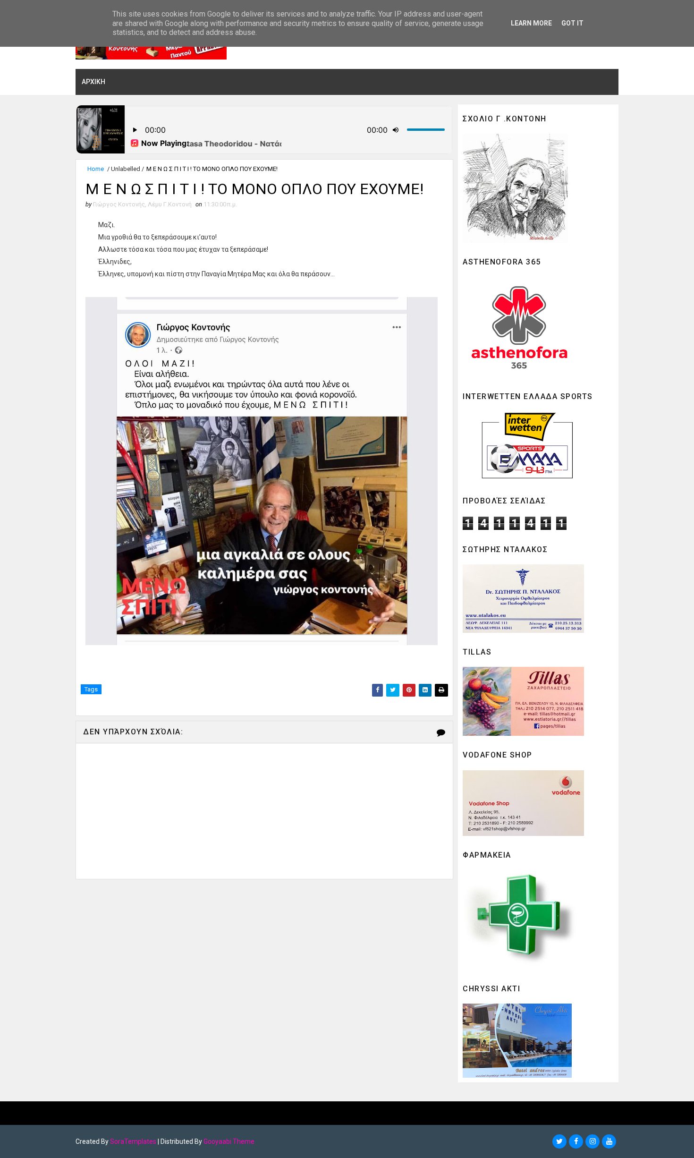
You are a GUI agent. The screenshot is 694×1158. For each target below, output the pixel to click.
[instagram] (592, 1141)
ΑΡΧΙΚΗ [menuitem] (93, 81)
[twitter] (559, 1141)
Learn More (531, 23)
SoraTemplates (133, 1141)
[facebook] (576, 1141)
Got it (572, 23)
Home (95, 168)
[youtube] (609, 1141)
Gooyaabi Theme (228, 1141)
